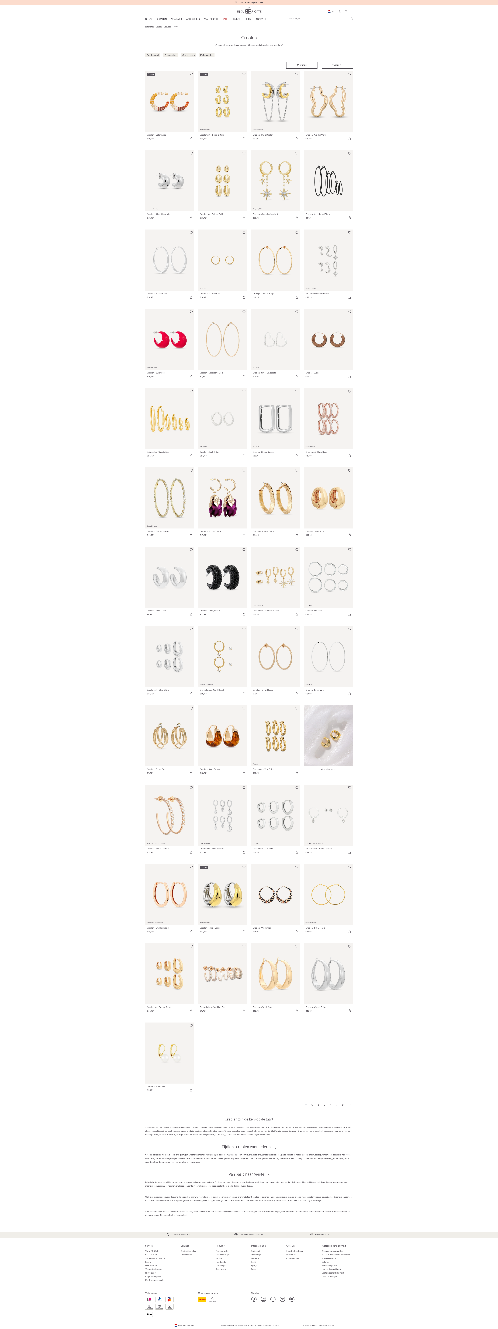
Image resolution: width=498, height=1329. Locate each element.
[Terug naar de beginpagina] (249, 10)
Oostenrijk (256, 1254)
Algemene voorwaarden (332, 1251)
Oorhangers (221, 1265)
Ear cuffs (219, 1258)
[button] (340, 11)
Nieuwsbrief (150, 1272)
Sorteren (337, 65)
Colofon (325, 1262)
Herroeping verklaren (331, 1269)
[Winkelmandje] (352, 11)
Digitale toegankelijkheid (333, 1272)
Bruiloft (237, 19)
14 (343, 1105)
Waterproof (211, 19)
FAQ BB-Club (151, 1254)
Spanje (254, 1265)
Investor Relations (294, 1251)
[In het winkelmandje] (191, 138)
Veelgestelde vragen (154, 1269)
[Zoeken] (352, 18)
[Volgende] (349, 1105)
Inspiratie (260, 19)
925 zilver (176, 19)
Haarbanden (221, 1262)
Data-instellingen (329, 1276)
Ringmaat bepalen (153, 1276)
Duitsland (255, 1251)
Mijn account (151, 1265)
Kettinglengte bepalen (155, 1280)
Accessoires (193, 19)
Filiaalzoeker (186, 1254)
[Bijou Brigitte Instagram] (263, 1299)
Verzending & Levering (155, 1258)
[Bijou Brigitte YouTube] (292, 1299)
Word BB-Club (151, 1251)
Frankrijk (255, 1258)
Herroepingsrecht (329, 1265)
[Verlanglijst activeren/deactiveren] (191, 74)
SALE (225, 19)
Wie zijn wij (291, 1254)
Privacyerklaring (329, 1258)
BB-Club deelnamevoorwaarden (336, 1254)
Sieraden (162, 19)
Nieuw (148, 19)
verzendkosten (257, 1325)
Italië (253, 1262)
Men (248, 19)
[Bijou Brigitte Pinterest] (282, 1299)
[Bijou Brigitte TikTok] (254, 1299)
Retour (148, 1262)
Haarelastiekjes (223, 1254)
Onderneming (292, 1258)
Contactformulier (188, 1251)
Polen (253, 1269)
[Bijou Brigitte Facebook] (273, 1299)
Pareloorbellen (222, 1251)
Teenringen (221, 1269)
